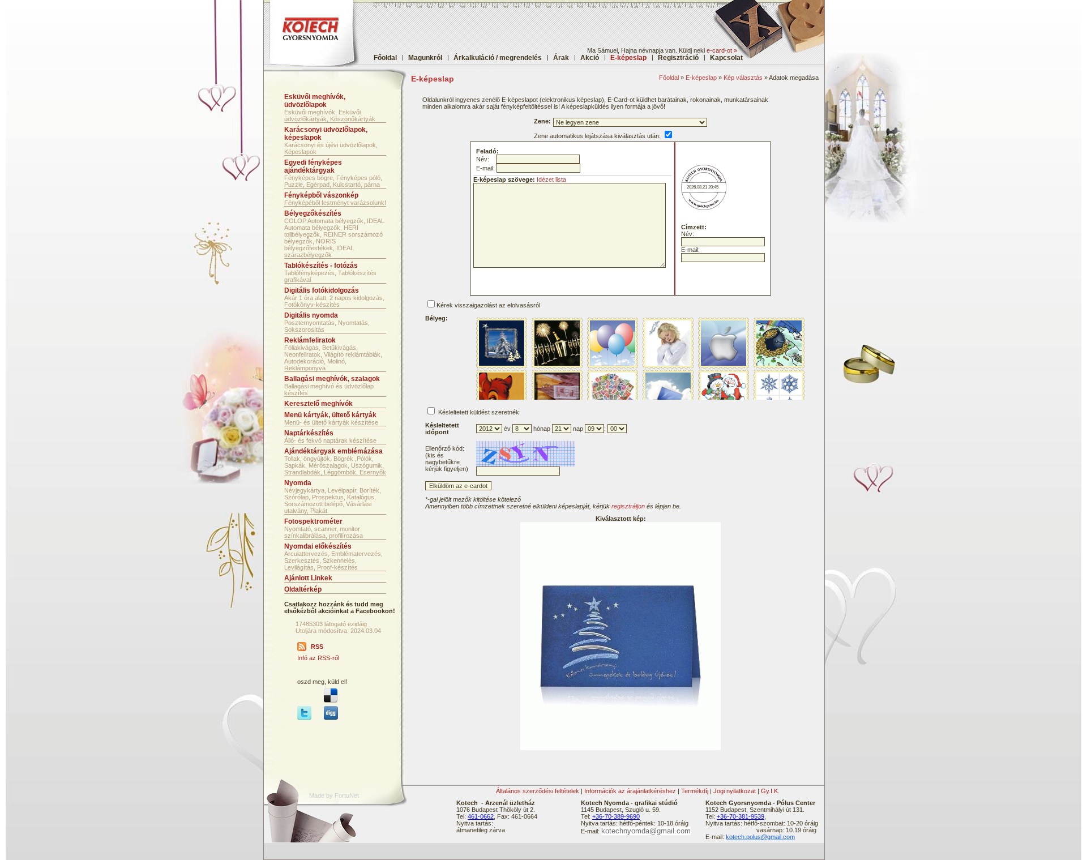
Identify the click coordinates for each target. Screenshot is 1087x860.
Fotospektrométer (313, 521)
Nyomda (297, 483)
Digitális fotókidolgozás (321, 290)
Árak (561, 58)
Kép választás (743, 77)
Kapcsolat (726, 58)
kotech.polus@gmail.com (760, 836)
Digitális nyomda (311, 315)
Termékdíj (694, 791)
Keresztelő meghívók (318, 404)
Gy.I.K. (770, 791)
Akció (589, 58)
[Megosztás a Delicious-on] (330, 700)
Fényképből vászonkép (321, 195)
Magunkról (425, 58)
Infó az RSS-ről (318, 657)
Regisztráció (678, 58)
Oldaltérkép (303, 589)
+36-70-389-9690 (616, 816)
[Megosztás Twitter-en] (304, 717)
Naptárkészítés (308, 433)
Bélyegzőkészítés (312, 213)
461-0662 (481, 816)
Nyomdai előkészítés (318, 546)
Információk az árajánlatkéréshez (630, 791)
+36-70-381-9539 (740, 816)
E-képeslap (701, 77)
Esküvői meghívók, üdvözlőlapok (314, 101)
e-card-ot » (722, 50)
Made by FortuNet (334, 795)
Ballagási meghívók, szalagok (332, 379)
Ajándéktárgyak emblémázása (333, 451)
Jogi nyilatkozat (734, 791)
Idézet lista (551, 179)
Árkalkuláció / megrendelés (497, 58)
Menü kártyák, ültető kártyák (330, 415)
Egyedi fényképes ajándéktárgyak (313, 166)
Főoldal (385, 58)
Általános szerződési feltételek (537, 791)
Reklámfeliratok (310, 340)
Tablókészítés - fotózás (321, 265)
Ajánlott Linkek (308, 578)
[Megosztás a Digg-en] (331, 717)
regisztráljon (628, 506)
